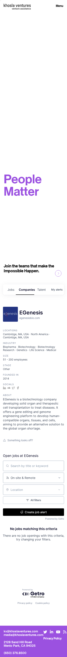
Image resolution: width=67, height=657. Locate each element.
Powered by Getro (54, 518)
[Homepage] (17, 5)
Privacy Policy (52, 638)
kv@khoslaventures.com (21, 631)
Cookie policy (42, 603)
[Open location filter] (59, 490)
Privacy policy (24, 603)
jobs (10, 289)
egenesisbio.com (29, 317)
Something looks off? (20, 440)
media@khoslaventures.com (23, 634)
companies (26, 289)
